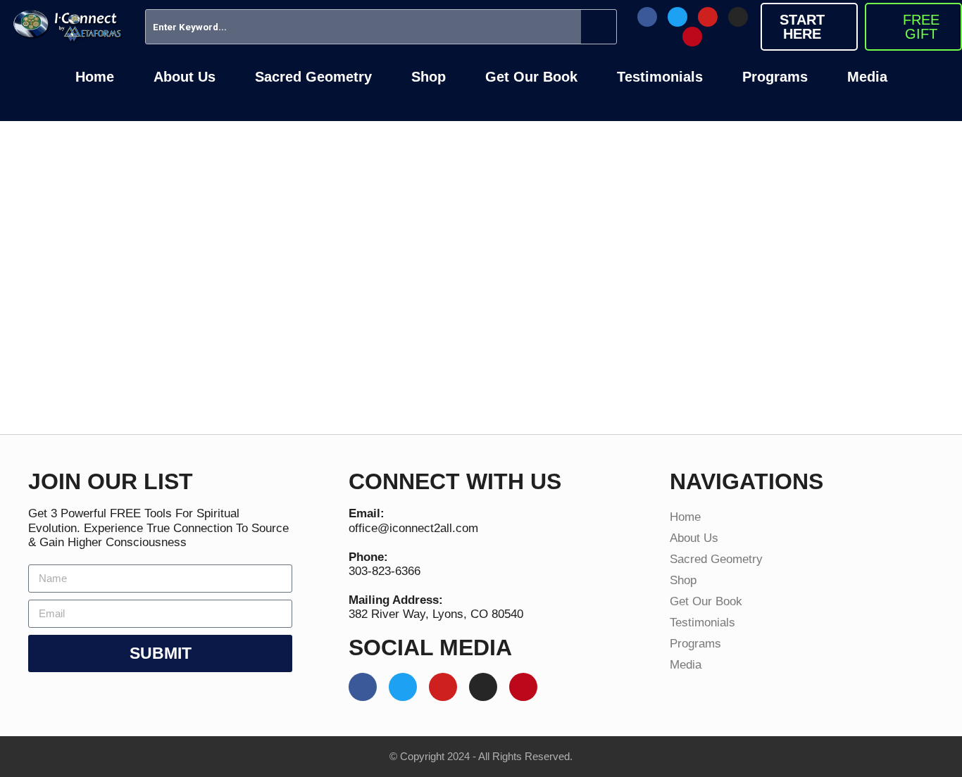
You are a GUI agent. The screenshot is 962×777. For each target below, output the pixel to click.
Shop (428, 76)
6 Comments (474, 355)
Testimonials (660, 76)
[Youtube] (708, 17)
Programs (775, 76)
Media (867, 76)
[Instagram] (738, 17)
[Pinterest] (692, 36)
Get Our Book (531, 76)
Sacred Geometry (313, 76)
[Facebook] (647, 17)
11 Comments (236, 355)
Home (94, 76)
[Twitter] (677, 17)
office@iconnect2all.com (413, 528)
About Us (184, 76)
